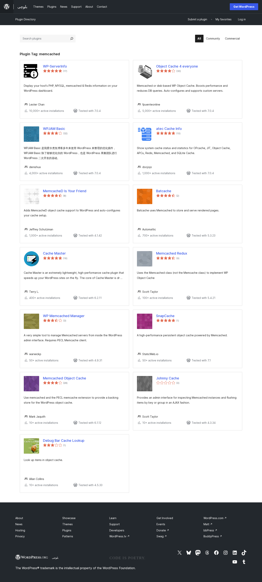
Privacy (20, 536)
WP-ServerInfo (55, 66)
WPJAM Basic (54, 129)
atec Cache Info (169, 129)
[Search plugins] (72, 38)
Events (161, 524)
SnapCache (165, 316)
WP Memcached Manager (64, 316)
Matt (208, 524)
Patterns (67, 536)
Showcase (69, 518)
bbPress (210, 530)
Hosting (20, 530)
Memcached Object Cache (64, 378)
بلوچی (55, 557)
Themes (67, 524)
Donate (163, 530)
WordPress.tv (119, 536)
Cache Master (54, 253)
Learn (112, 518)
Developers (116, 530)
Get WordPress (244, 6)
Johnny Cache (167, 378)
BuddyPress (213, 536)
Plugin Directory (25, 19)
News (18, 524)
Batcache (163, 191)
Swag (162, 536)
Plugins (66, 530)
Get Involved (165, 518)
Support (114, 524)
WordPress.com (215, 518)
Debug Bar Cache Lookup (63, 441)
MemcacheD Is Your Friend (64, 191)
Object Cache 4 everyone (177, 66)
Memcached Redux (171, 253)
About (19, 518)
